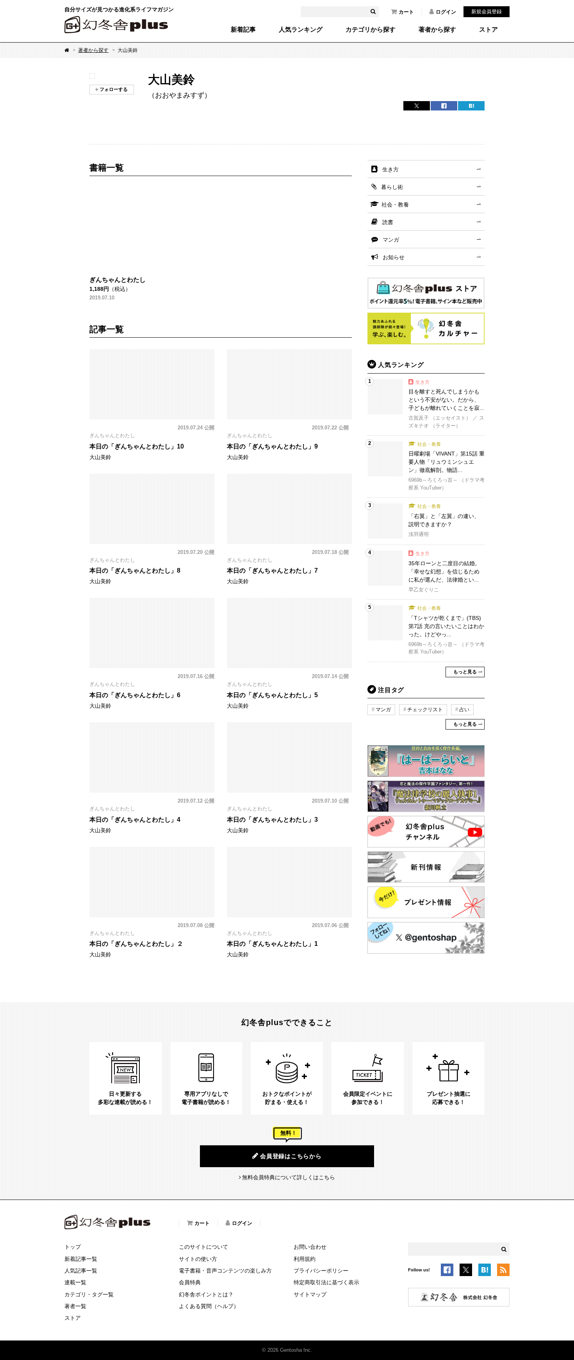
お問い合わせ (310, 1247)
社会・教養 (395, 204)
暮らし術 (392, 187)
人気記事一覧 (80, 1270)
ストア (488, 30)
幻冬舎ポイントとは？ (206, 1294)
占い (464, 709)
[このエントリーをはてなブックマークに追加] (484, 1271)
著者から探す (437, 30)
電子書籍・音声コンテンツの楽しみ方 (225, 1270)
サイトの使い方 (198, 1259)
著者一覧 (75, 1306)
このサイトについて (203, 1247)
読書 (387, 222)
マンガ (391, 240)
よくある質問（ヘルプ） (209, 1306)
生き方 (390, 169)
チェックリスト (425, 709)
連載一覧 (75, 1282)
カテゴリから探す (371, 30)
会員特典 (190, 1282)
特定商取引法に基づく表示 (326, 1282)
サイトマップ (310, 1294)
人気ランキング (301, 30)
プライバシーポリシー (321, 1270)
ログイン (446, 12)
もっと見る (465, 672)
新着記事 (243, 30)
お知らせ (394, 257)
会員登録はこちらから (291, 1156)
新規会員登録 (486, 11)
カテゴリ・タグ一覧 (89, 1294)
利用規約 (305, 1259)
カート (406, 12)
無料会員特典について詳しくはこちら (288, 1177)
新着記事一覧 (80, 1259)
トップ (72, 1247)
